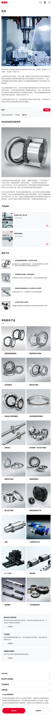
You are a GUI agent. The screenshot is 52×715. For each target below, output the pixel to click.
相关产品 (24, 115)
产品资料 (17, 115)
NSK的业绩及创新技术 (7, 115)
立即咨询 (46, 110)
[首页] (4, 2)
